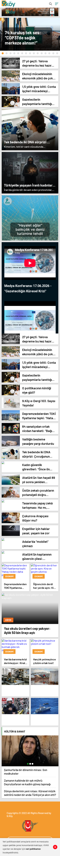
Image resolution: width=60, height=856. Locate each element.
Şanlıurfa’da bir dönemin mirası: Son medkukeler (25, 771)
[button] (3, 53)
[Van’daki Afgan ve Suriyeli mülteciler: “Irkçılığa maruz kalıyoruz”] (15, 706)
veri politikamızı (33, 849)
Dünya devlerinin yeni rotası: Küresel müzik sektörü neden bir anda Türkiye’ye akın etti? (30, 792)
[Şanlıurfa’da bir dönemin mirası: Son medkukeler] (30, 750)
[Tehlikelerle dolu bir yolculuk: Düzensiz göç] (44, 706)
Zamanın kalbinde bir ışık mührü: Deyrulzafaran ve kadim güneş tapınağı (27, 782)
